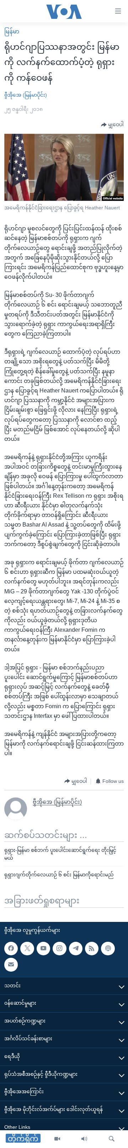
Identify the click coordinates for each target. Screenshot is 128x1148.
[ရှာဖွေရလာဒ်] (111, 1139)
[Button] (112, 125)
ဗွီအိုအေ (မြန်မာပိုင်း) (25, 95)
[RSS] (91, 948)
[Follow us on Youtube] (43, 948)
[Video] (57, 1139)
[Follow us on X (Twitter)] (27, 948)
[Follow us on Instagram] (59, 948)
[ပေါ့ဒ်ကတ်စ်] (107, 948)
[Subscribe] (11, 964)
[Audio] (84, 1139)
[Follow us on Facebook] (11, 948)
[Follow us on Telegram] (75, 948)
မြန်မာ (11, 31)
